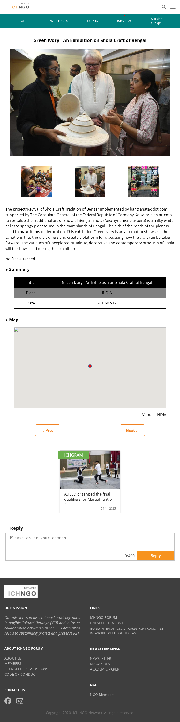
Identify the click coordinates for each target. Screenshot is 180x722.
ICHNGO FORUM (103, 617)
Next (174, 181)
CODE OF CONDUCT (20, 674)
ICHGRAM (124, 21)
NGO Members (102, 694)
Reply (155, 555)
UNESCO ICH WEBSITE (107, 623)
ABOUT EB (13, 658)
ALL (23, 21)
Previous (6, 181)
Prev (49, 430)
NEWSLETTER (100, 658)
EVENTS (92, 21)
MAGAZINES (100, 663)
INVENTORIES (58, 21)
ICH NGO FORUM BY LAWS (26, 669)
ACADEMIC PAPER (104, 669)
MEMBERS (12, 663)
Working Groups (156, 20)
